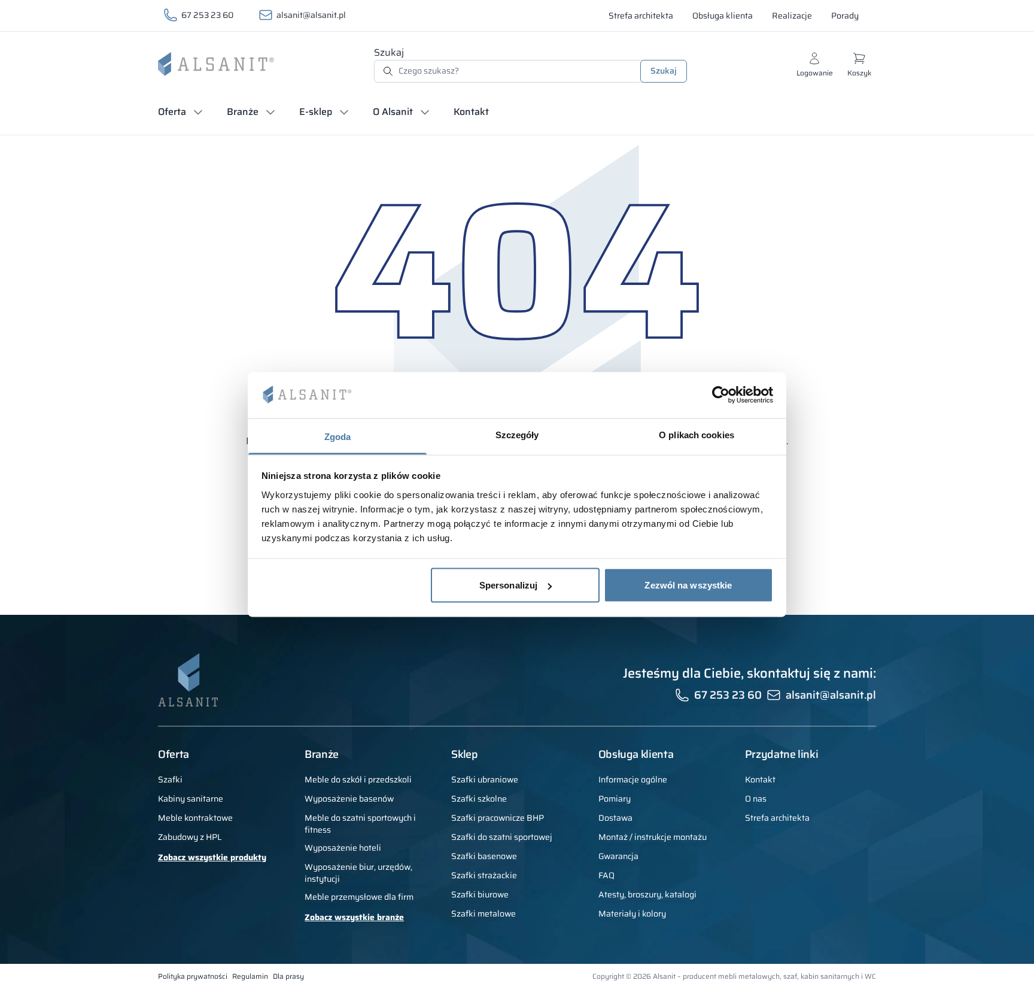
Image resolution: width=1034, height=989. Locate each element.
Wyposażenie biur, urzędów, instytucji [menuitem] (358, 873)
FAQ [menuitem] (606, 875)
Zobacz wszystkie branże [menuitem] (354, 917)
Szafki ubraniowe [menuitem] (484, 779)
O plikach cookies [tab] (696, 434)
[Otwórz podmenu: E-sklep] (344, 112)
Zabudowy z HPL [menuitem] (190, 837)
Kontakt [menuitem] (760, 779)
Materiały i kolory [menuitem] (632, 914)
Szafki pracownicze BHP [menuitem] (497, 818)
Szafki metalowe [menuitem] (483, 914)
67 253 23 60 (207, 15)
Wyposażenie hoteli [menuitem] (343, 848)
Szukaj (389, 52)
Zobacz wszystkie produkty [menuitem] (212, 857)
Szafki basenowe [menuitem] (484, 856)
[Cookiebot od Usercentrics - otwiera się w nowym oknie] (720, 395)
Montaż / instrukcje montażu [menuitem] (652, 837)
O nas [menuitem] (756, 799)
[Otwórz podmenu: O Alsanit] (425, 112)
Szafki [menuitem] (170, 779)
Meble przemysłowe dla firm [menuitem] (359, 897)
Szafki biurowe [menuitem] (480, 894)
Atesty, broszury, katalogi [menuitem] (647, 894)
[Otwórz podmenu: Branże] (270, 112)
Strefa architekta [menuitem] (777, 818)
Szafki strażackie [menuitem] (484, 875)
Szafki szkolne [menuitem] (479, 799)
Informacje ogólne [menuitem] (632, 779)
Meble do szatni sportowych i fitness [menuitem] (360, 824)
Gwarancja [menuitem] (618, 856)
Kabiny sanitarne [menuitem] (190, 799)
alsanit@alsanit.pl (311, 15)
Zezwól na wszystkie (688, 585)
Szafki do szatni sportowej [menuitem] (501, 837)
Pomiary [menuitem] (614, 799)
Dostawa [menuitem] (615, 818)
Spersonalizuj (508, 585)
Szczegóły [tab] (517, 434)
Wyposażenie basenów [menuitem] (349, 799)
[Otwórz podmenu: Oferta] (198, 112)
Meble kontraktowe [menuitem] (195, 818)
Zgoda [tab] (337, 436)
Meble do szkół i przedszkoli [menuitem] (358, 779)
